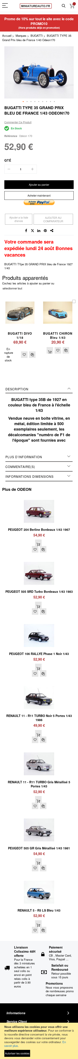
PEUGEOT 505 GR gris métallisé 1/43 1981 (39, 848)
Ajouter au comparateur (53, 219)
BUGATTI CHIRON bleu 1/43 (57, 335)
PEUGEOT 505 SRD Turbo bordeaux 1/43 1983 (39, 591)
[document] (39, 1041)
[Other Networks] (52, 231)
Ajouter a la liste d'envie (18, 219)
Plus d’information (23, 457)
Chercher (63, 6)
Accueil (6, 35)
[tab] (39, 389)
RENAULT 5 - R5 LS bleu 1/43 (39, 910)
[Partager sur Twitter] (32, 231)
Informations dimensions (29, 476)
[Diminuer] (9, 169)
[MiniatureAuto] (36, 6)
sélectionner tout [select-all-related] (12, 288)
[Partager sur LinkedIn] (39, 231)
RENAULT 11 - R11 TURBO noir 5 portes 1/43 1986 (39, 717)
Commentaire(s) (20, 466)
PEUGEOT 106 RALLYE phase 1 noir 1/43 (39, 653)
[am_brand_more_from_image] (39, 498)
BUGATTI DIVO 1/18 (20, 335)
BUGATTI (37, 35)
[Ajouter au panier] (50, 350)
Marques (21, 35)
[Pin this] (45, 231)
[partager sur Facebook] (26, 231)
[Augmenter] (32, 169)
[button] (23, 102)
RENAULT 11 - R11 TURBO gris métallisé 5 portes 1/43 (39, 784)
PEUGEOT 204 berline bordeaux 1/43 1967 (39, 529)
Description (16, 389)
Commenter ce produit (17, 122)
